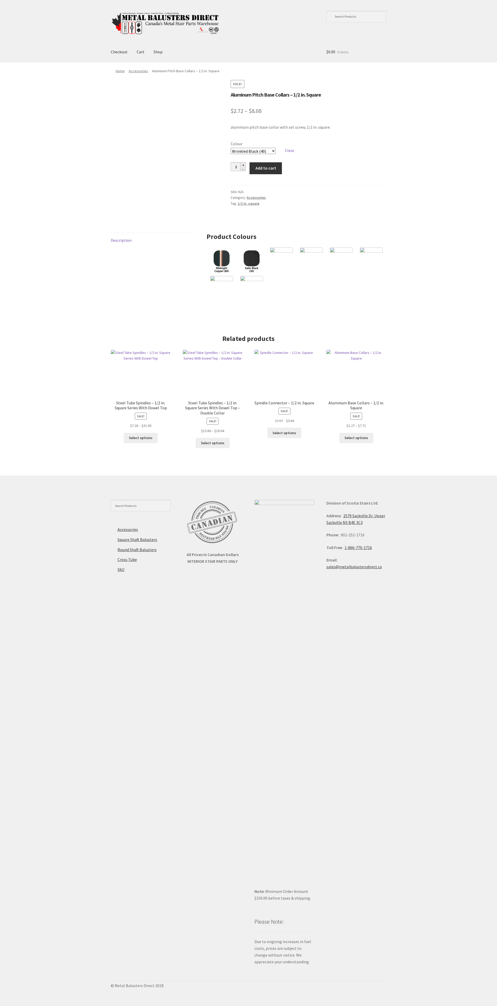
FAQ (121, 569)
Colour (237, 143)
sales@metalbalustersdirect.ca (354, 566)
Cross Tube (127, 559)
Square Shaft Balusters (137, 539)
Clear (289, 150)
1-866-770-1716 (358, 547)
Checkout (119, 51)
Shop (158, 51)
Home (120, 71)
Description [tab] (121, 240)
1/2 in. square (248, 203)
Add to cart (265, 168)
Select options (140, 437)
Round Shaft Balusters (137, 549)
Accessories (138, 71)
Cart (140, 51)
